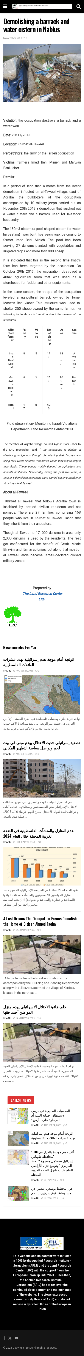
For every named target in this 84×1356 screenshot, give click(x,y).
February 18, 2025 (25, 842)
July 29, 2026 (50, 1180)
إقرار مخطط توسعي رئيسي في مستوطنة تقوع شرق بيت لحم (52, 1190)
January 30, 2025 (25, 930)
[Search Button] (78, 6)
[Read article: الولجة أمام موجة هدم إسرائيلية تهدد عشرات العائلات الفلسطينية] (42, 694)
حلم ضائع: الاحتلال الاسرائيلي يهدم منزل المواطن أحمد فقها (35, 1009)
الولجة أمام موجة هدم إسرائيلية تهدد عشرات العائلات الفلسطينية (38, 661)
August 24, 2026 (24, 670)
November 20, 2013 (15, 38)
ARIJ (29, 1348)
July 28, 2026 (50, 1198)
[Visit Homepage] (42, 6)
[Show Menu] (5, 6)
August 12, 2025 (24, 754)
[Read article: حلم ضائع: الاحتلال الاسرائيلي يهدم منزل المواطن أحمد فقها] (42, 1042)
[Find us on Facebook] (4, 1338)
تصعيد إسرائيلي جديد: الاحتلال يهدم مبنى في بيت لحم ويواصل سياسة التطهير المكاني (41, 744)
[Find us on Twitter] (10, 1338)
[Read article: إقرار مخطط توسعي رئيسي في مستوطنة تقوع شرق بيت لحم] (18, 1194)
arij (8, 670)
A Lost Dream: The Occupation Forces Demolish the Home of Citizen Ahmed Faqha (39, 921)
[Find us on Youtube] (16, 1338)
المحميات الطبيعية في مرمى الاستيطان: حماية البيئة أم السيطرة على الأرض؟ (50, 1115)
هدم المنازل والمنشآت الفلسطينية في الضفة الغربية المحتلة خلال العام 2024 (38, 832)
